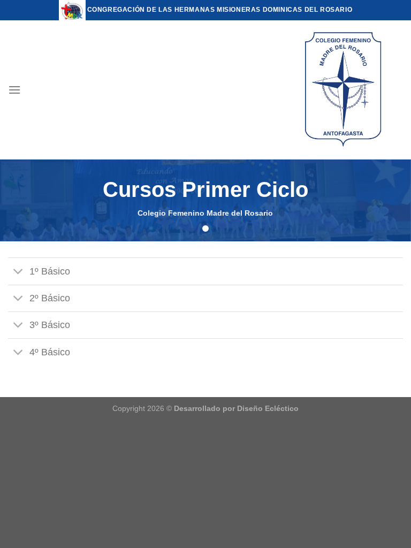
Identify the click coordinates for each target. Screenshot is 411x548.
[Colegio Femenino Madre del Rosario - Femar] (344, 90)
